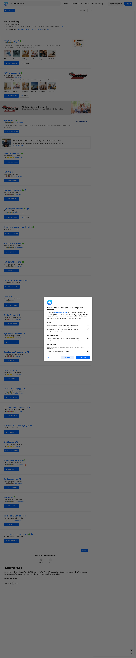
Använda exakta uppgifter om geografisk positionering (63, 338)
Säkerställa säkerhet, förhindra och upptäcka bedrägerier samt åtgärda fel (65, 347)
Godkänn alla (83, 357)
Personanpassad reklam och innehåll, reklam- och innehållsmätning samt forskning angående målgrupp (62, 328)
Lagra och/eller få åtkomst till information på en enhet (62, 325)
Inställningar (67, 357)
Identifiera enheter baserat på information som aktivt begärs (64, 341)
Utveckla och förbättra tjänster (56, 332)
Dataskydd (50, 357)
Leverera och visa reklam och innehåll (58, 351)
